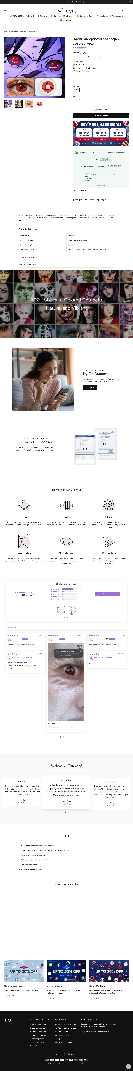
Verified (66, 617)
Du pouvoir (78, 86)
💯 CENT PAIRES (61, 1032)
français (58, 1054)
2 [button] (63, 737)
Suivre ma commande (38, 1024)
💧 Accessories (115, 16)
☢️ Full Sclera (68, 16)
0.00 (76, 90)
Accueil (6, 31)
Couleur (80, 76)
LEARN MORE (90, 387)
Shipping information (29, 258)
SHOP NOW (10, 996)
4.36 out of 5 (31, 593)
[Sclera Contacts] (109, 971)
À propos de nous (61, 1039)
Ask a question (80, 191)
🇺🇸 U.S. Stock (65, 20)
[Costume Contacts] (66, 971)
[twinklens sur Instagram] (9, 1020)
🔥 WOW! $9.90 (16, 16)
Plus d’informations (100, 185)
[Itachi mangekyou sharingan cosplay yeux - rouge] (5, 934)
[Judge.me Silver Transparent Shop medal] (72, 610)
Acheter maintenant (100, 116)
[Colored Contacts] (24, 971)
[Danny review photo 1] (66, 682)
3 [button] (67, 737)
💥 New (80, 16)
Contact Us (34, 1046)
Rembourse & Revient (38, 1042)
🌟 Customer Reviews (63, 1035)
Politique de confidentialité (39, 1032)
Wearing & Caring (27, 264)
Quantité (77, 96)
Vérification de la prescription (66, 1028)
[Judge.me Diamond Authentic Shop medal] (61, 610)
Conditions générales (37, 1039)
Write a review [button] (108, 594)
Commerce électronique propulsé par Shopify (73, 1064)
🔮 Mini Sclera (55, 16)
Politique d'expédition (38, 1035)
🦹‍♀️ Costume (42, 16)
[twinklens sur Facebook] (5, 1020)
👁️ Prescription (102, 16)
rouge (75, 80)
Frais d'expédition (78, 57)
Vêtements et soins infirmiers (66, 1024)
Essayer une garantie (37, 1028)
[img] (12, 636)
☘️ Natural (30, 16)
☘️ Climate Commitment (64, 1042)
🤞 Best (90, 16)
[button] (78, 48)
